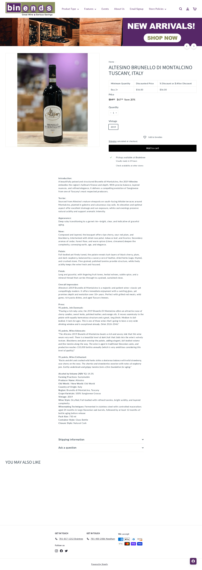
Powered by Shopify (99, 564)
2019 (113, 127)
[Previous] (187, 46)
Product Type (69, 8)
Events (105, 8)
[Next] (194, 46)
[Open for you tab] (193, 561)
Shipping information (71, 439)
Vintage (113, 121)
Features (89, 8)
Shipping (112, 141)
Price (111, 94)
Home (111, 62)
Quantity (113, 107)
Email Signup (136, 8)
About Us (119, 8)
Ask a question (67, 447)
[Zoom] (52, 100)
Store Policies (156, 8)
